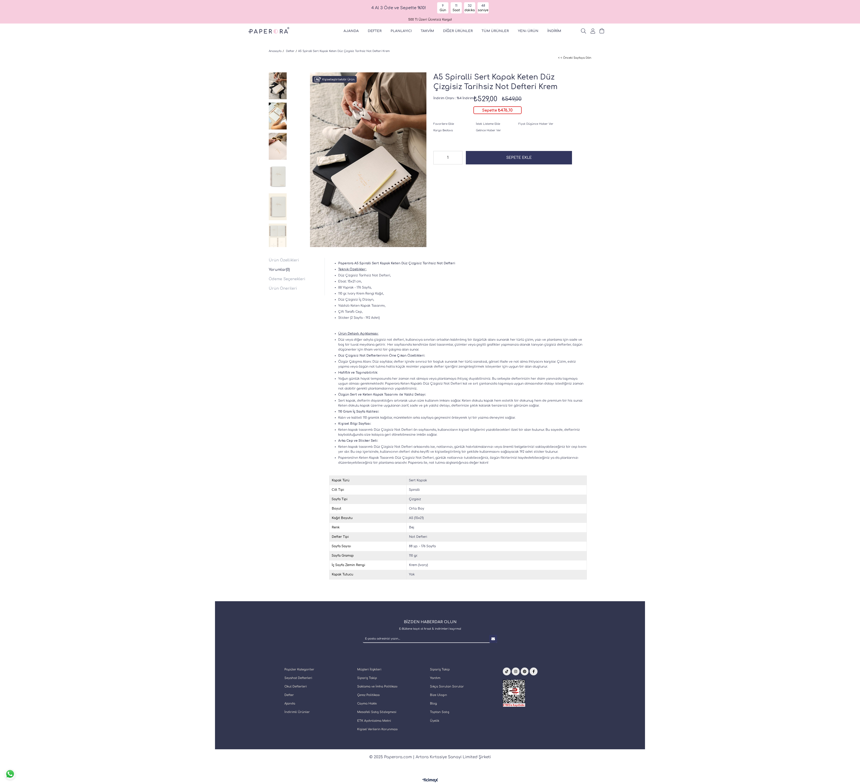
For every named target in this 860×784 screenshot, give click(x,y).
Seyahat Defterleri (298, 678)
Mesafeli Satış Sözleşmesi (376, 712)
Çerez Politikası (368, 695)
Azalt (436, 157)
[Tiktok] (507, 671)
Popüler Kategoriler (299, 669)
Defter (289, 695)
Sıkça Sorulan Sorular (447, 686)
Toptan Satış (439, 712)
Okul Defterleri (295, 686)
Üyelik (434, 720)
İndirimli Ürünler (297, 712)
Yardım (435, 678)
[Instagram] (516, 671)
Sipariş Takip (367, 678)
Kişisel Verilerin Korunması (377, 729)
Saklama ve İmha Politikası (377, 686)
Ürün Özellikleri (284, 260)
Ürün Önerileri (283, 288)
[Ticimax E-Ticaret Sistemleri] (430, 780)
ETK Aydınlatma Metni (374, 720)
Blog (433, 703)
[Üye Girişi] (593, 31)
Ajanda (289, 703)
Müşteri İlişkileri (369, 669)
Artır (459, 157)
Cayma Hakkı (367, 703)
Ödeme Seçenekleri (287, 279)
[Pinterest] (525, 671)
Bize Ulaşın (438, 695)
